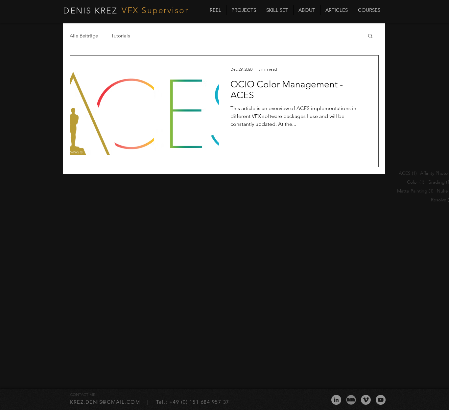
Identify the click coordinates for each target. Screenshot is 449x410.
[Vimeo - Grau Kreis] (366, 400)
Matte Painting (415, 191)
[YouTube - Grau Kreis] (381, 400)
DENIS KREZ (90, 10)
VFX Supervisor (155, 10)
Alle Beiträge (84, 36)
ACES (408, 173)
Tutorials (120, 36)
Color (415, 182)
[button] (370, 36)
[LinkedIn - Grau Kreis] (336, 400)
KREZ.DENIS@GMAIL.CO (102, 402)
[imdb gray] (351, 400)
